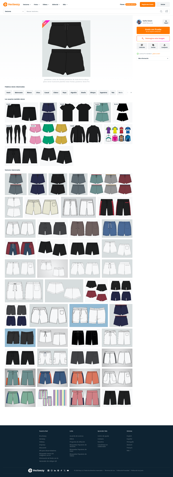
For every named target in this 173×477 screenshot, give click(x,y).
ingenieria (103, 92)
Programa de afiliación (77, 442)
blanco (29, 92)
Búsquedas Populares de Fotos (78, 450)
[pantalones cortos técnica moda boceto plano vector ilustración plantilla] (117, 358)
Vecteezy (42, 439)
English (129, 436)
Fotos (36, 4)
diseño (83, 92)
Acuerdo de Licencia (76, 436)
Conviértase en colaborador (103, 445)
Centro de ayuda (103, 436)
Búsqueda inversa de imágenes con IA (46, 454)
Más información (143, 58)
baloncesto (19, 92)
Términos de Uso (110, 470)
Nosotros (101, 442)
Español (129, 439)
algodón (74, 92)
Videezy (41, 442)
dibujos (93, 92)
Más (64, 4)
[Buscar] (161, 11)
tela (112, 92)
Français (129, 448)
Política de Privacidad (123, 470)
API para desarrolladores (47, 451)
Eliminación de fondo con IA (48, 458)
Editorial (55, 4)
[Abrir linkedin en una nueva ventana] (55, 470)
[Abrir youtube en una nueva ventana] (68, 470)
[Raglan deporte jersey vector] (118, 134)
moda (121, 92)
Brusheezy (42, 436)
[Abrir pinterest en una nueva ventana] (58, 470)
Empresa (42, 445)
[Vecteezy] (11, 4)
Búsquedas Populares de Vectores (78, 445)
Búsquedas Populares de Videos (78, 455)
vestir (8, 92)
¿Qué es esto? (156, 54)
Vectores (26, 4)
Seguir (166, 23)
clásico (55, 92)
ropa (64, 92)
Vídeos (45, 4)
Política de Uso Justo (137, 470)
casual (46, 92)
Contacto (101, 439)
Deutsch (129, 445)
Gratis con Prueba (153, 30)
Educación (42, 448)
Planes (122, 4)
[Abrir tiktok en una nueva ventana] (61, 470)
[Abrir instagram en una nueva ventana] (52, 470)
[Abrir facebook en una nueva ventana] (48, 470)
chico (38, 92)
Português (130, 442)
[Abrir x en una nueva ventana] (64, 470)
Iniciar (163, 4)
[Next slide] (129, 92)
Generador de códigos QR (48, 461)
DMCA (72, 439)
